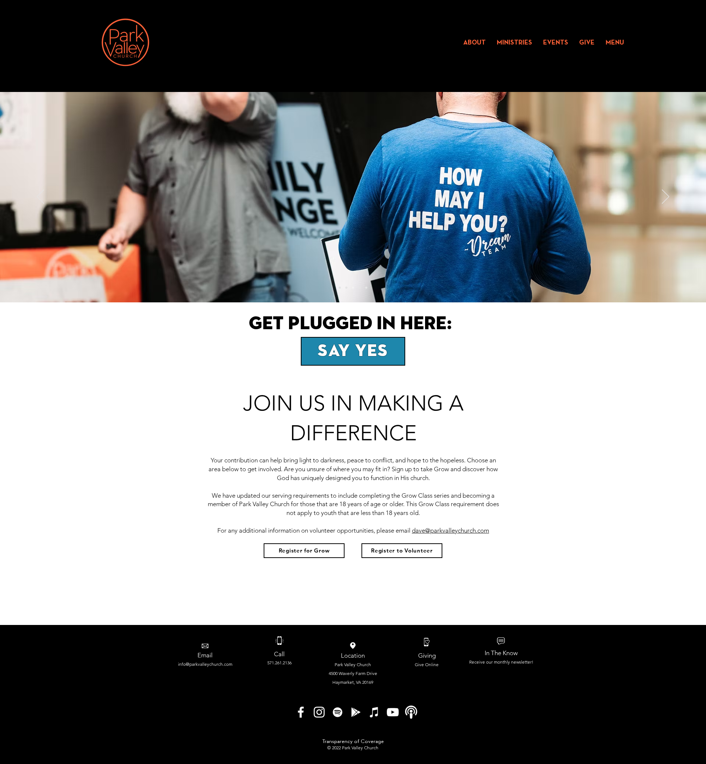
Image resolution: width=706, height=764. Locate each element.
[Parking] (340, 288)
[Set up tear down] (353, 288)
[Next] (665, 197)
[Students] (366, 288)
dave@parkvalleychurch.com (450, 530)
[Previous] (40, 197)
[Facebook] (300, 712)
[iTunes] (374, 712)
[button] (474, 42)
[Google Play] (356, 712)
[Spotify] (337, 712)
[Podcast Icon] (411, 712)
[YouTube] (392, 712)
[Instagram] (319, 712)
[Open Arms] (360, 288)
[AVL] (346, 288)
